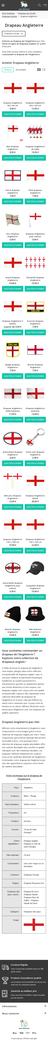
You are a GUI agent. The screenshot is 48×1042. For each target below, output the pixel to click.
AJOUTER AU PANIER (12, 114)
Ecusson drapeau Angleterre (35, 322)
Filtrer (9, 69)
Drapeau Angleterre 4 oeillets (12, 322)
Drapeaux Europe (9, 16)
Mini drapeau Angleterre (12, 147)
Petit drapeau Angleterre (35, 191)
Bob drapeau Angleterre (35, 630)
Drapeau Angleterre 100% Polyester (12, 409)
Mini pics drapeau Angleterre (12, 497)
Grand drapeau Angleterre (12, 278)
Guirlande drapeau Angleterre (35, 278)
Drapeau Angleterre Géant (35, 497)
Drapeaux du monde (27, 13)
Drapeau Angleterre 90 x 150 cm (35, 104)
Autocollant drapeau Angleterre (12, 453)
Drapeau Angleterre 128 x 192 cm (35, 540)
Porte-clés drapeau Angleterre (35, 453)
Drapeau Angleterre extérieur (35, 409)
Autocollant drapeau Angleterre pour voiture (12, 586)
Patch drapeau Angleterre (13, 191)
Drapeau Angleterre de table (35, 147)
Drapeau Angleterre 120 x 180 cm (12, 540)
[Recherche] (39, 5)
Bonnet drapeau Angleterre (12, 630)
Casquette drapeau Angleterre (35, 587)
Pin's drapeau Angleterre (12, 235)
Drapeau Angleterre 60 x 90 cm (12, 104)
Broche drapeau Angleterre (35, 366)
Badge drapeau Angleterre (12, 366)
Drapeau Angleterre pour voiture (35, 235)
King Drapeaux (8, 13)
